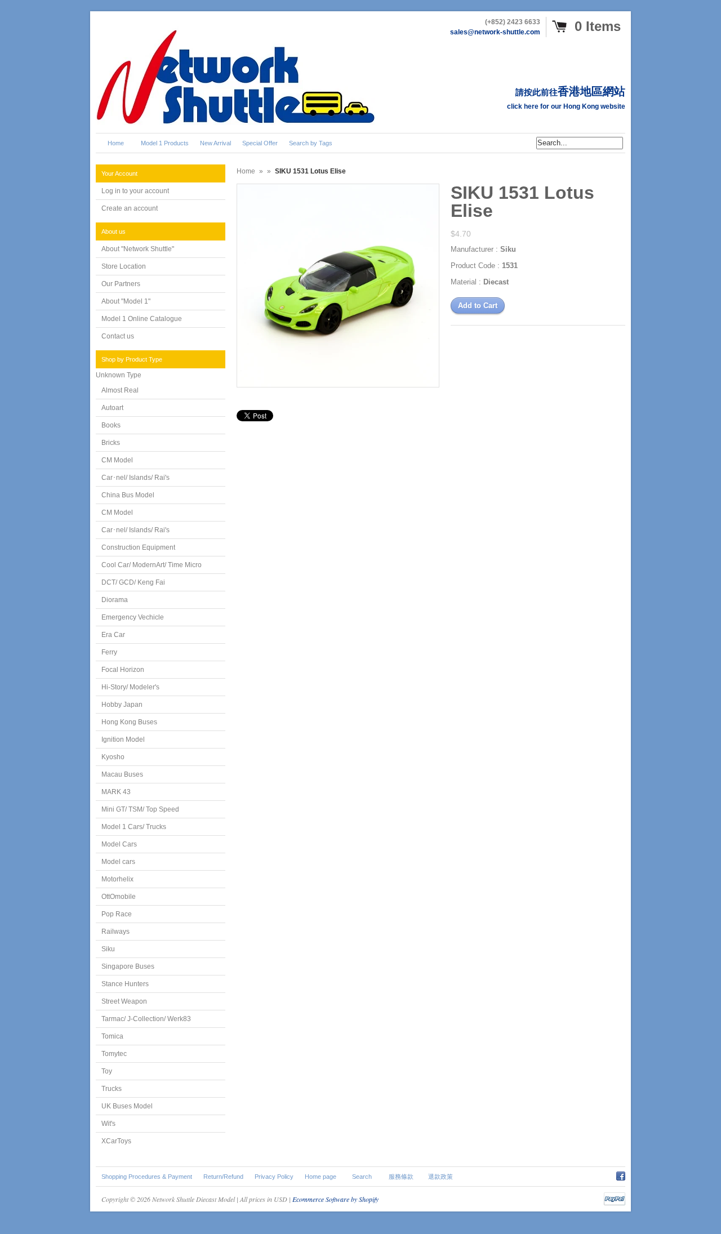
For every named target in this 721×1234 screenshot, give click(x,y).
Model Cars (119, 844)
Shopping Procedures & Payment (146, 1176)
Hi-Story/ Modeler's (130, 687)
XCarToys (116, 1141)
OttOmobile (118, 897)
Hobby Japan (122, 705)
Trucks (111, 1089)
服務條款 (401, 1176)
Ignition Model (123, 739)
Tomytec (114, 1054)
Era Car (113, 635)
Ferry (109, 652)
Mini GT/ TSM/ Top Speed (140, 809)
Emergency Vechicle (132, 617)
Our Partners (120, 284)
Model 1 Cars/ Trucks (133, 827)
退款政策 (440, 1176)
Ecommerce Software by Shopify (335, 1199)
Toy (106, 1071)
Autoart (112, 408)
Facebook (620, 1174)
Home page (320, 1176)
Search (362, 1176)
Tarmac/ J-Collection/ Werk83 (146, 1019)
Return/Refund (223, 1176)
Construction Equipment (138, 547)
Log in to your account (135, 191)
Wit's (108, 1124)
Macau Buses (122, 774)
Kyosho (112, 757)
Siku (108, 949)
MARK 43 (116, 792)
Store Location (123, 266)
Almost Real (120, 390)
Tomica (112, 1036)
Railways (115, 931)
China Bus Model (127, 495)
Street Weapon (124, 1001)
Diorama (114, 600)
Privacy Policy (274, 1176)
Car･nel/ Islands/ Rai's (135, 478)
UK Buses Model (127, 1106)
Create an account (129, 208)
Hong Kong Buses (129, 722)
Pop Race (116, 914)
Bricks (110, 443)
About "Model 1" (125, 301)
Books (111, 425)
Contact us (117, 336)
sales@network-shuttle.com (495, 32)
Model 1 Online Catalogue (141, 319)
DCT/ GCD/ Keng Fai (133, 582)
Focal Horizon (122, 670)
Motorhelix (117, 879)
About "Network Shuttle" (137, 249)
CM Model (117, 460)
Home (246, 171)
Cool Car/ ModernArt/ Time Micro (151, 565)
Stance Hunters (125, 984)
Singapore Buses (127, 966)
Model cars (118, 862)
